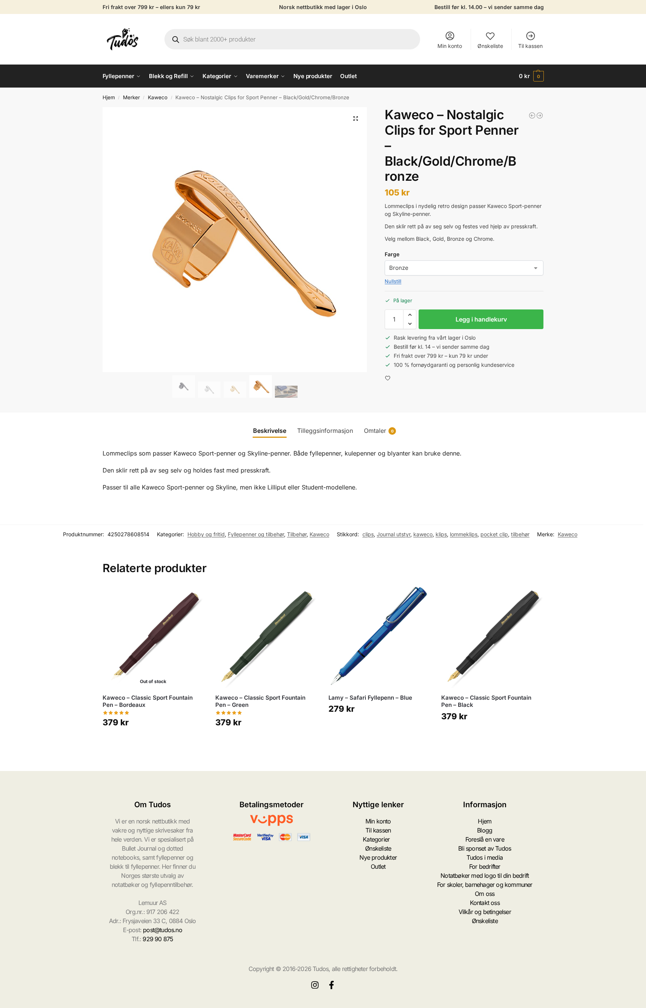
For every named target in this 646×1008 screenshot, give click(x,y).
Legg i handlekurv (481, 319)
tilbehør (520, 534)
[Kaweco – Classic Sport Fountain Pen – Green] (266, 637)
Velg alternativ (266, 744)
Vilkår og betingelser (485, 912)
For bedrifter (484, 866)
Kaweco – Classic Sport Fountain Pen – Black (486, 701)
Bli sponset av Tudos (484, 848)
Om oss (484, 893)
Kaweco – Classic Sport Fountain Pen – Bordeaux (148, 701)
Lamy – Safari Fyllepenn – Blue (370, 697)
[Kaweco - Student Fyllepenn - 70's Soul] (532, 115)
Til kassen (530, 46)
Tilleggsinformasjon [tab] (325, 430)
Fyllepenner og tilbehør (256, 534)
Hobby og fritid (206, 534)
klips (441, 534)
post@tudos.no (162, 930)
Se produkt (153, 744)
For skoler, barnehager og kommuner (484, 884)
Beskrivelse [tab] (269, 430)
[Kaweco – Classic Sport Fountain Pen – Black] (492, 637)
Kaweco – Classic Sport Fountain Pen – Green (260, 701)
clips (368, 534)
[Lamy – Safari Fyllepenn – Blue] (379, 637)
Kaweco (157, 97)
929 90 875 (158, 939)
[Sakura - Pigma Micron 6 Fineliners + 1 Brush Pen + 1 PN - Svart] (539, 115)
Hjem (109, 97)
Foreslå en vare (484, 839)
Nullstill (393, 281)
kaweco (423, 534)
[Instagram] (315, 985)
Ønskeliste (490, 46)
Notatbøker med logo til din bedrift (484, 875)
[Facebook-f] (331, 985)
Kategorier (376, 839)
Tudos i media (484, 857)
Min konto (449, 46)
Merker (131, 97)
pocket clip (494, 534)
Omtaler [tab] (379, 430)
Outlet (378, 866)
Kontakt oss (485, 902)
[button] (531, 76)
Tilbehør (297, 534)
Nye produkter (378, 857)
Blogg (484, 830)
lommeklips (463, 534)
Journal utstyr (393, 534)
